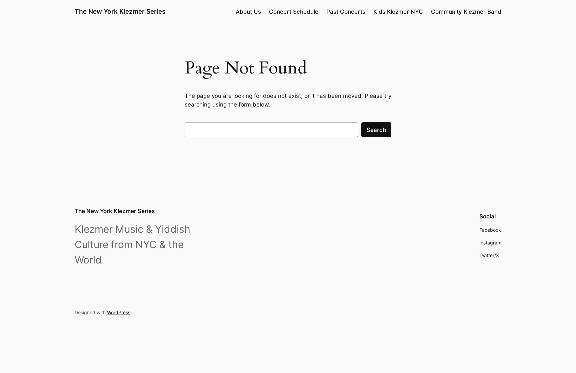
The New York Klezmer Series (120, 11)
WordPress (118, 312)
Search (376, 130)
